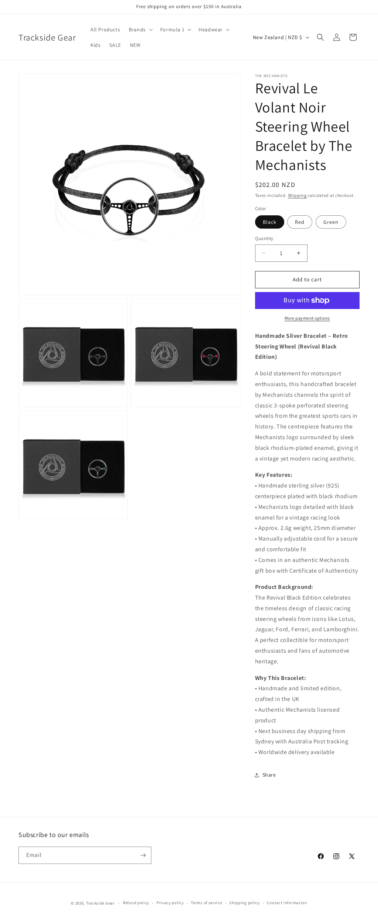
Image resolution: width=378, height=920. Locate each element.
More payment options (307, 318)
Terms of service (206, 902)
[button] (140, 29)
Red (300, 222)
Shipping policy (244, 902)
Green (331, 222)
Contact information (287, 902)
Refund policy (136, 902)
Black (269, 222)
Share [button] (269, 774)
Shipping (297, 195)
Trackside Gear (100, 903)
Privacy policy (170, 902)
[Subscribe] (143, 855)
